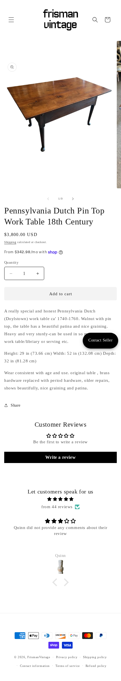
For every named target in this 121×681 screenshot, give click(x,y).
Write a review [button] (60, 457)
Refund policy (96, 665)
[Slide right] (73, 199)
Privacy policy (67, 657)
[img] (60, 499)
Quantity (11, 262)
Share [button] (16, 405)
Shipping (10, 242)
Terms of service (67, 665)
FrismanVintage (38, 657)
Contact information (35, 665)
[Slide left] (48, 199)
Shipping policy (95, 657)
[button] (11, 20)
